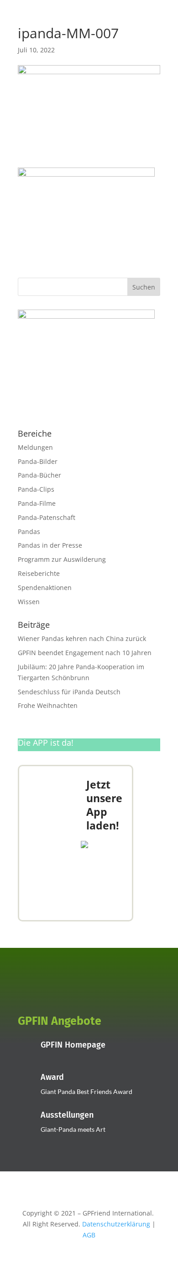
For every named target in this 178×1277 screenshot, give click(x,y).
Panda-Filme (37, 503)
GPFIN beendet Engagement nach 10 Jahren (85, 652)
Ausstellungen (67, 1115)
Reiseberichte (39, 573)
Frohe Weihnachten (48, 705)
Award (52, 1077)
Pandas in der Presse (50, 545)
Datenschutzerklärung (116, 1224)
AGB (89, 1235)
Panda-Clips (36, 489)
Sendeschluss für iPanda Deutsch (69, 691)
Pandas (29, 531)
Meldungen (35, 447)
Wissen (29, 601)
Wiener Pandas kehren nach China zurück (82, 638)
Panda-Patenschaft (46, 517)
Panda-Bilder (38, 461)
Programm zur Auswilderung (62, 559)
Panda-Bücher (39, 475)
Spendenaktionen (45, 587)
